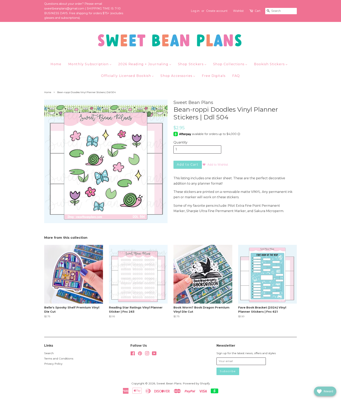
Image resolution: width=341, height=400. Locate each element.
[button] (215, 165)
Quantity (180, 142)
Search (49, 353)
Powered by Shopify (196, 383)
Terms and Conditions (58, 358)
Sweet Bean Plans (168, 383)
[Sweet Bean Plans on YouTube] (154, 354)
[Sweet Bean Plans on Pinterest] (140, 354)
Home (47, 92)
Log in (195, 11)
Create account (217, 11)
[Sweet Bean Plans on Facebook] (132, 354)
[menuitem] (57, 64)
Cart (257, 11)
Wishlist (238, 11)
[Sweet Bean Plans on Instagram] (147, 354)
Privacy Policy (53, 363)
